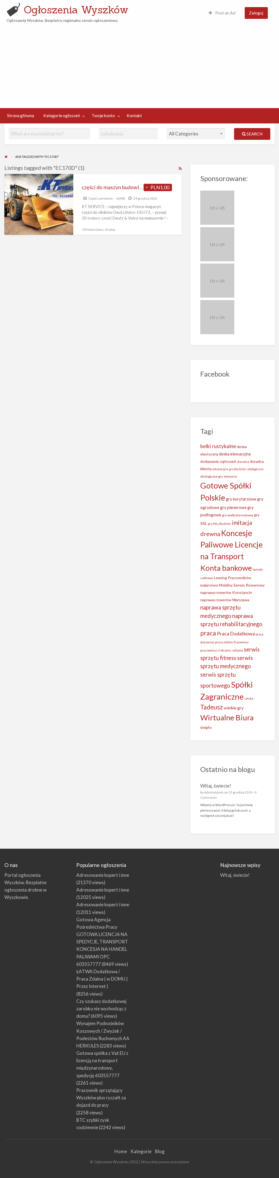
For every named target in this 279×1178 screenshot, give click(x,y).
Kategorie (141, 1151)
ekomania (230, 476)
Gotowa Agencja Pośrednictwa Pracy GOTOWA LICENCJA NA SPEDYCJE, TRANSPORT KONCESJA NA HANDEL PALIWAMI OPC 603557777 (102, 942)
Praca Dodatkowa (236, 634)
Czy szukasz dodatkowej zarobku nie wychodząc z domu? (101, 1008)
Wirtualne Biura (227, 717)
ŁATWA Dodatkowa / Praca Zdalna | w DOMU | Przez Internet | (102, 979)
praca (208, 633)
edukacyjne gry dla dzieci (230, 469)
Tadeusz (211, 707)
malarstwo (209, 585)
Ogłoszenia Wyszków (76, 9)
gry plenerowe (233, 507)
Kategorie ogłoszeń (61, 115)
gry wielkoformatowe (237, 515)
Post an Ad (224, 12)
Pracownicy (240, 642)
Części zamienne (100, 198)
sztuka (248, 698)
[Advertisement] (139, 64)
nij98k (120, 198)
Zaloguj (256, 12)
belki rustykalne (218, 446)
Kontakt (134, 115)
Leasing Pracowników (232, 577)
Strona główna (20, 115)
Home (120, 1151)
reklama (237, 650)
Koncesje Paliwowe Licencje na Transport (231, 544)
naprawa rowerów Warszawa (224, 599)
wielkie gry (234, 707)
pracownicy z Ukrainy (215, 650)
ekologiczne (255, 469)
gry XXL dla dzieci (219, 523)
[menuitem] (222, 13)
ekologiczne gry (211, 476)
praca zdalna (224, 642)
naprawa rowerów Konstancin (226, 592)
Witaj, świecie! (215, 786)
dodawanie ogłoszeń (218, 461)
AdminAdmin (214, 792)
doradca (243, 462)
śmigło (206, 727)
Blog (160, 1151)
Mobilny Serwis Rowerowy (242, 585)
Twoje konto (103, 115)
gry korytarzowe (241, 498)
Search (254, 133)
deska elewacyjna (235, 453)
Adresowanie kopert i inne (102, 875)
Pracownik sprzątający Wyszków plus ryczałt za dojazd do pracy (101, 1097)
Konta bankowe (226, 567)
